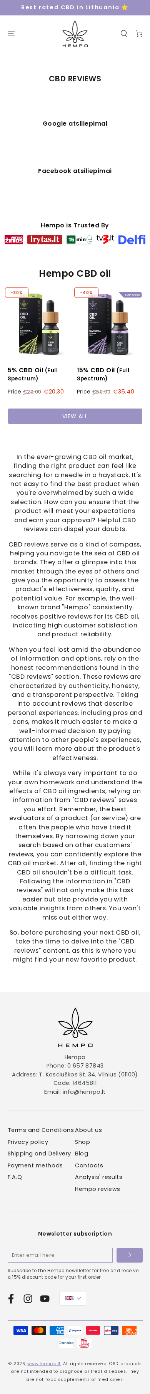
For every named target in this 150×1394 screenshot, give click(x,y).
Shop (82, 1142)
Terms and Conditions (41, 1130)
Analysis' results (98, 1177)
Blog (81, 1153)
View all (74, 416)
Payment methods (35, 1165)
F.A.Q (15, 1177)
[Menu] (11, 34)
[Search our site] (124, 34)
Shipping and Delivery (39, 1153)
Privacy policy (28, 1142)
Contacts (89, 1165)
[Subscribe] (130, 1255)
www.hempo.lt (43, 1364)
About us (88, 1130)
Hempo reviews (97, 1189)
